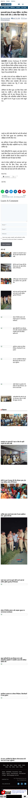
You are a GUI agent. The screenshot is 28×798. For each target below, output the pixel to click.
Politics (4, 773)
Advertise (13, 1)
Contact (8, 1)
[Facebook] (18, 784)
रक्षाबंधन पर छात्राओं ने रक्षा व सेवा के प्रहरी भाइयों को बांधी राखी (19, 254)
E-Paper (4, 775)
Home (4, 765)
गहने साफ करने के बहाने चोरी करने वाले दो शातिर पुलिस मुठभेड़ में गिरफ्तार (19, 293)
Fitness (21, 767)
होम (1, 7)
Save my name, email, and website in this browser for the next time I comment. (13, 238)
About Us (3, 1)
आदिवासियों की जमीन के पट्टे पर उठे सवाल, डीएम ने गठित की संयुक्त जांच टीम (19, 398)
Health (19, 765)
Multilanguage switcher (13, 775)
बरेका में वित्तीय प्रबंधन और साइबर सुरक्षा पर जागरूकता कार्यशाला (19, 318)
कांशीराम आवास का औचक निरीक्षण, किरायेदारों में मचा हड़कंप (19, 348)
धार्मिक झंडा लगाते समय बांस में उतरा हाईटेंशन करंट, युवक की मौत (20, 280)
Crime (20, 772)
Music (13, 767)
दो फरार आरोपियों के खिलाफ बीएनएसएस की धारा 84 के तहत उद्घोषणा (19, 360)
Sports (8, 773)
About (11, 765)
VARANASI (8, 772)
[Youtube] (25, 784)
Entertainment (14, 773)
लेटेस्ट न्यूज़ (6, 7)
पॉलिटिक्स (13, 7)
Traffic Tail (24, 789)
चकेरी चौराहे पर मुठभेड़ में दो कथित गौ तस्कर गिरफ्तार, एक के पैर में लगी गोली (19, 385)
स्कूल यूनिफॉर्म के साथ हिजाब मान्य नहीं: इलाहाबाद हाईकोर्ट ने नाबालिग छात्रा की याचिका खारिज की (20, 330)
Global (23, 765)
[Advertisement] (14, 118)
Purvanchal (15, 772)
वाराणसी (18, 7)
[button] (26, 4)
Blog (8, 765)
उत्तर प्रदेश (23, 7)
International (22, 773)
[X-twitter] (22, 784)
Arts (10, 767)
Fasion (6, 767)
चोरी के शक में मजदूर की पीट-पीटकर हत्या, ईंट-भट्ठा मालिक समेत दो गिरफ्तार (19, 266)
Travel (17, 767)
